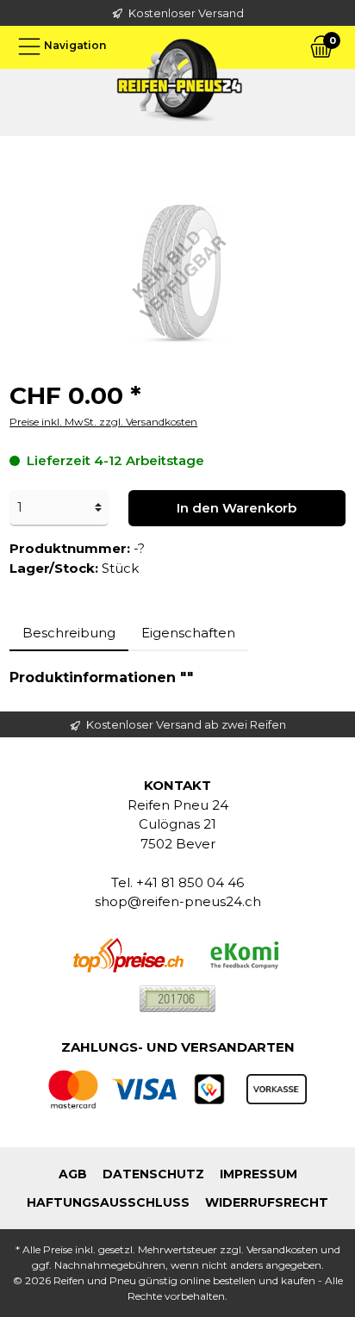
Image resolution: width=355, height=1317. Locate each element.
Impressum (258, 1174)
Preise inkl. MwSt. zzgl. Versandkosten (103, 421)
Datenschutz (153, 1174)
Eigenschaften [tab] (188, 632)
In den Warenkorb (236, 508)
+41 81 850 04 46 (190, 882)
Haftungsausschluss (108, 1202)
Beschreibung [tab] (68, 632)
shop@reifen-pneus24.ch (178, 901)
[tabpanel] (177, 677)
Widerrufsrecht (266, 1202)
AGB (73, 1174)
